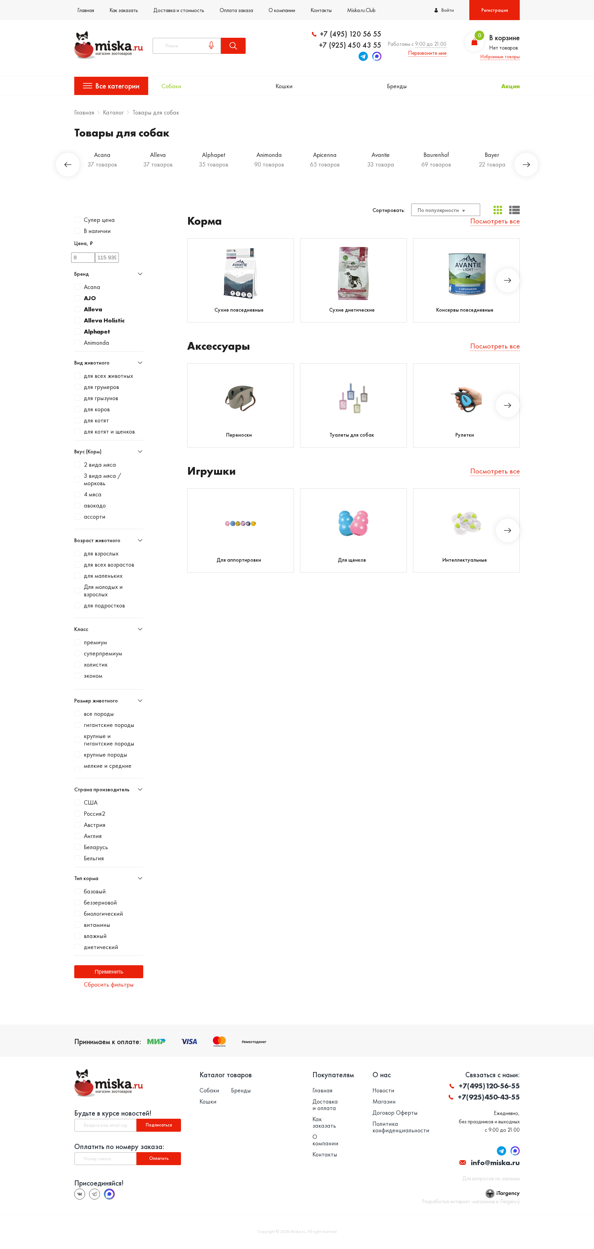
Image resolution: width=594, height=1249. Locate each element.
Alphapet (213, 155)
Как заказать (124, 10)
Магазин (384, 1101)
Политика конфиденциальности (400, 1127)
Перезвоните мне (427, 52)
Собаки (171, 86)
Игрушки (211, 471)
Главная (85, 10)
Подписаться (159, 1125)
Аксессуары (218, 346)
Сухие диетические (352, 309)
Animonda (269, 155)
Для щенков (352, 559)
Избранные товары (500, 56)
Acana (102, 155)
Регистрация (494, 10)
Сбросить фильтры (109, 984)
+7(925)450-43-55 (489, 1097)
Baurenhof (436, 155)
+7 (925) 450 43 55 (350, 45)
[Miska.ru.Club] (94, 1194)
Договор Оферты (395, 1112)
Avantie (381, 155)
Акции (510, 86)
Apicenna (325, 155)
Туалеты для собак (351, 434)
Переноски (239, 434)
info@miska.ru (495, 1162)
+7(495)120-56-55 (489, 1086)
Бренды (397, 86)
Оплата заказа (236, 10)
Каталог (113, 112)
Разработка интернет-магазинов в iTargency (471, 1201)
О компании (282, 10)
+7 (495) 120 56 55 (350, 34)
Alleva (158, 155)
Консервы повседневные (464, 309)
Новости (383, 1090)
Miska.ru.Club (361, 10)
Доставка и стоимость (178, 10)
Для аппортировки (239, 559)
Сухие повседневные (239, 309)
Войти (447, 10)
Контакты (321, 10)
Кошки (284, 86)
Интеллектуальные (464, 559)
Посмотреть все (495, 221)
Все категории (117, 86)
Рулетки (464, 434)
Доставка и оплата (325, 1104)
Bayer (492, 155)
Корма (204, 221)
